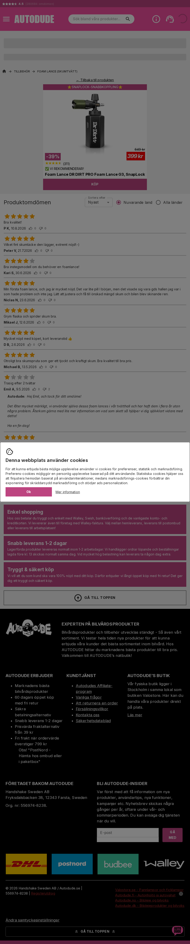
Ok (28, 492)
